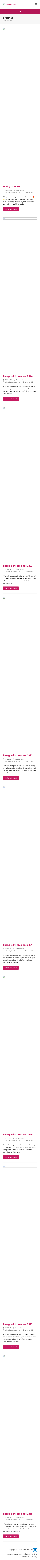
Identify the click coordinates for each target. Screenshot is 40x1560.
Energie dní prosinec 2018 (18, 1513)
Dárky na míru (11, 186)
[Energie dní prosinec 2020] (20, 1053)
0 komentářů (29, 192)
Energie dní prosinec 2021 (18, 945)
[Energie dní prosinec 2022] (20, 674)
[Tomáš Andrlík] (35, 1550)
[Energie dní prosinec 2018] (20, 1432)
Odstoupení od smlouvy (29, 1557)
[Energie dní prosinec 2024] (20, 295)
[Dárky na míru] (20, 105)
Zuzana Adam (20, 190)
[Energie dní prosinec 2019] (20, 1243)
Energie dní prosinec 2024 (18, 376)
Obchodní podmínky (30, 1554)
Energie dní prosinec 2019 (18, 1324)
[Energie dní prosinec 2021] (20, 864)
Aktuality (8, 192)
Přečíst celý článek (11, 209)
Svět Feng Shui (15, 192)
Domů (5, 20)
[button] (36, 4)
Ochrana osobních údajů (14, 1554)
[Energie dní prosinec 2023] (20, 484)
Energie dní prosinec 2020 (18, 1134)
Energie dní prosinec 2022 (18, 755)
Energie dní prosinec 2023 (18, 565)
